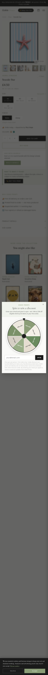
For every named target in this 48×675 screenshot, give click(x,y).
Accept (34, 671)
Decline (13, 671)
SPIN (39, 358)
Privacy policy (14, 666)
